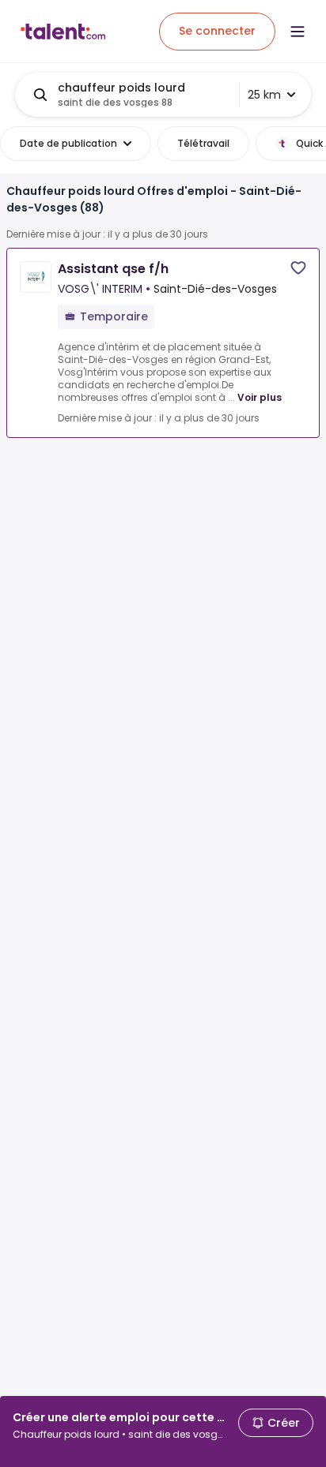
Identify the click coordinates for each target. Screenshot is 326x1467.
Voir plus (259, 397)
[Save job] (298, 268)
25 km (264, 95)
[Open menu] (297, 31)
